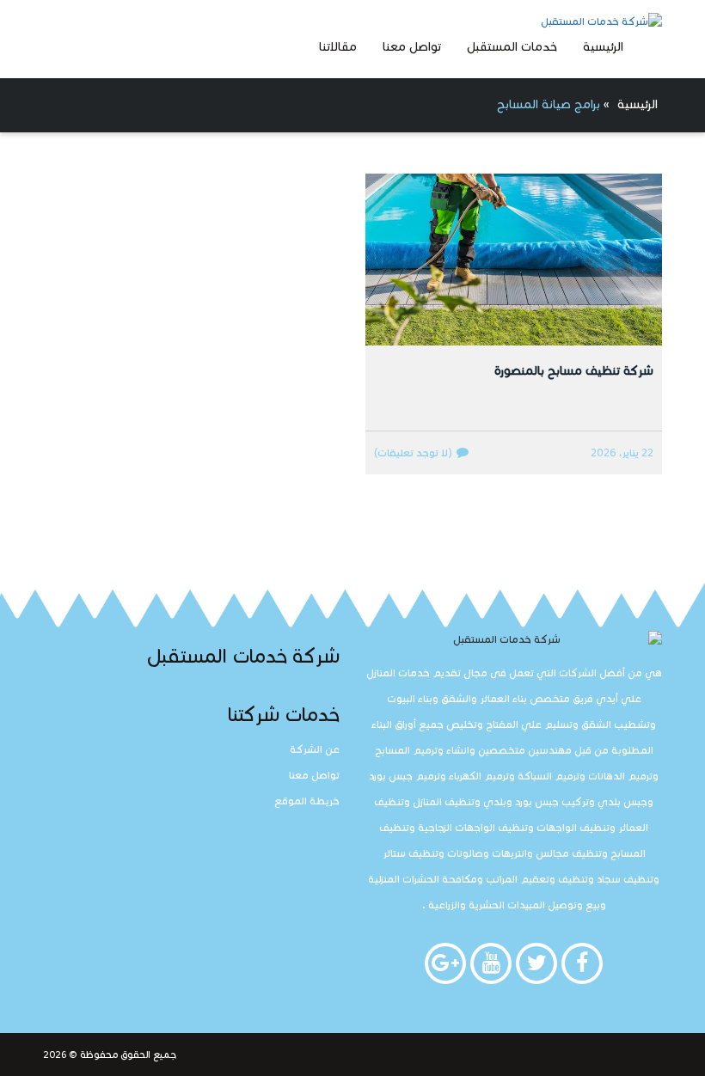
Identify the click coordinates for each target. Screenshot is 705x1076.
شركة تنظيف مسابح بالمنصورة (573, 371)
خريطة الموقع (307, 800)
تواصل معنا (412, 47)
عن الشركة (315, 749)
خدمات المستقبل (512, 47)
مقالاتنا (338, 47)
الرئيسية (603, 47)
